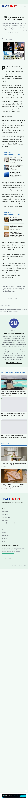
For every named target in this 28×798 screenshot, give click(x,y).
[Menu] (24, 6)
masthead (14, 311)
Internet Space (6, 517)
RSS (10, 558)
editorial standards (5, 311)
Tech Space (5, 514)
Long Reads (5, 520)
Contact (4, 541)
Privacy (14, 565)
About (3, 530)
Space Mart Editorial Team (10, 38)
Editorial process (22, 38)
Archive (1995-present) (8, 523)
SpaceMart (5, 511)
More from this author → (14, 362)
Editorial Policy (6, 535)
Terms (20, 565)
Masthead (4, 533)
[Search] (21, 6)
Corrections (5, 538)
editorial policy (18, 359)
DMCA (24, 565)
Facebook (10, 298)
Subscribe (5, 1)
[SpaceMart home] (9, 6)
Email (16, 298)
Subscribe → (8, 555)
